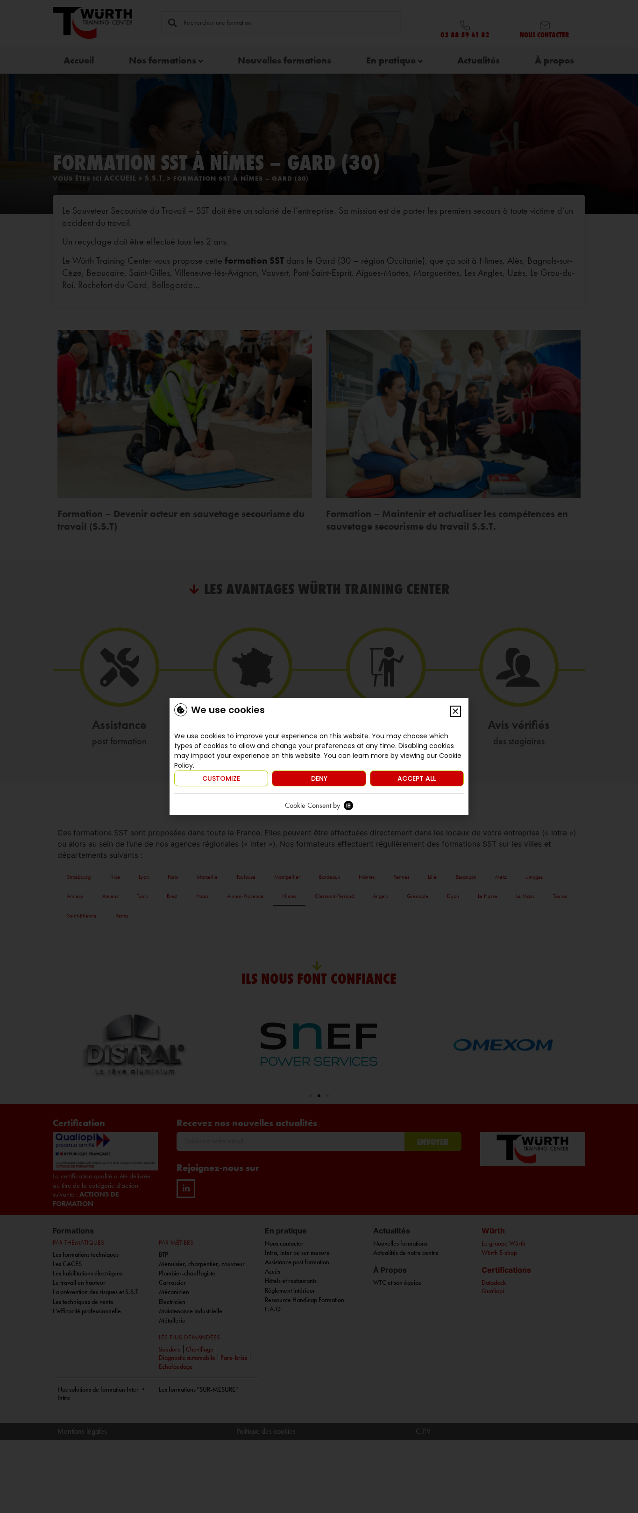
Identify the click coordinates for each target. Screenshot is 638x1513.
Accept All (416, 778)
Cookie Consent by (312, 805)
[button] (455, 711)
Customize (221, 778)
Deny (319, 778)
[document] (319, 756)
